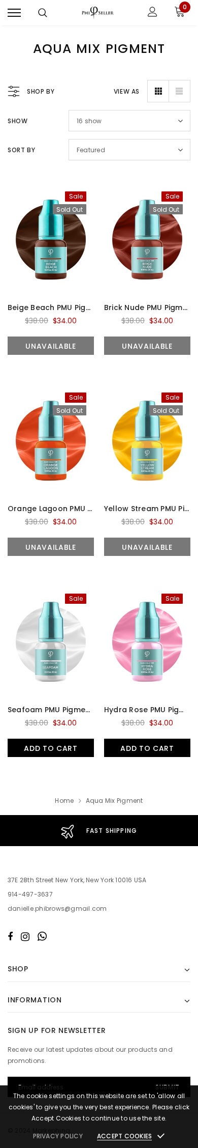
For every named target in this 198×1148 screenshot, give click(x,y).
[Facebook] (10, 936)
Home (64, 800)
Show (17, 121)
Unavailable (50, 346)
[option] (99, 830)
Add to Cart (51, 748)
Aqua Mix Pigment (114, 800)
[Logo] (98, 12)
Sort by (21, 150)
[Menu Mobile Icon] (14, 13)
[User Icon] (152, 13)
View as (127, 91)
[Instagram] (25, 936)
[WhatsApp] (42, 936)
